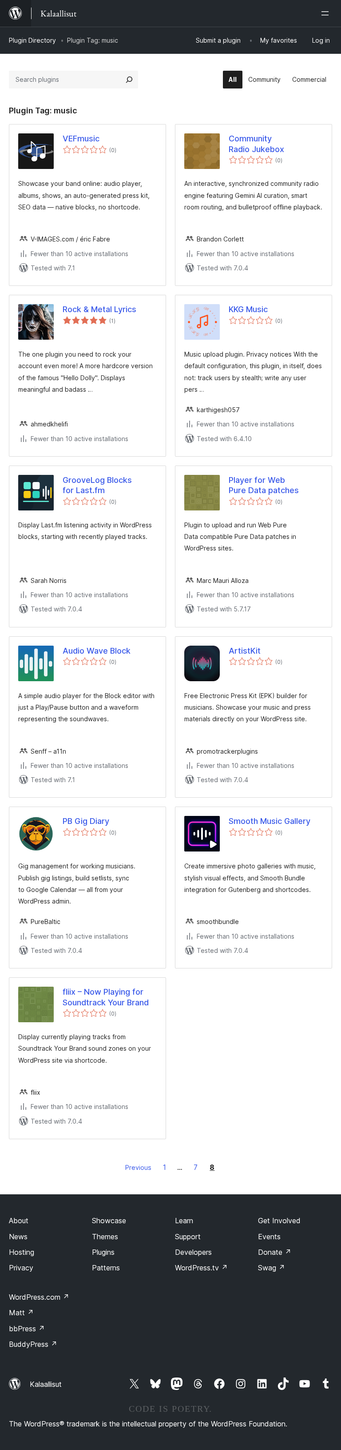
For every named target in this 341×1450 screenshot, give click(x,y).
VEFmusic (81, 138)
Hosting (21, 1252)
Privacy (21, 1267)
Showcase (109, 1220)
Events (269, 1236)
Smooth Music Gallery (269, 821)
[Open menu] (327, 13)
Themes (105, 1236)
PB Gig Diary (86, 821)
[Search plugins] (129, 79)
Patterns (106, 1267)
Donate (274, 1252)
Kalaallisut (46, 1384)
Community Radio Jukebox (256, 143)
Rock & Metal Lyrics (99, 309)
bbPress (27, 1328)
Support (188, 1236)
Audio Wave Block (97, 650)
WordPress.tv (201, 1267)
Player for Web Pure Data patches (264, 485)
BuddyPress (33, 1344)
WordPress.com (39, 1297)
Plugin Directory (32, 40)
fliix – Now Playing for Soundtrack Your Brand (106, 997)
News (18, 1236)
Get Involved (279, 1220)
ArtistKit (245, 650)
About (18, 1220)
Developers (193, 1252)
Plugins (103, 1252)
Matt (21, 1312)
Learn (184, 1220)
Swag (271, 1267)
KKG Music (248, 309)
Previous (138, 1167)
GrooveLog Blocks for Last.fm (97, 485)
